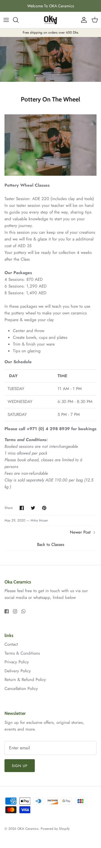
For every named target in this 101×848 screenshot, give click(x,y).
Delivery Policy (17, 671)
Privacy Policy (16, 662)
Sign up (19, 765)
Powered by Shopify (55, 828)
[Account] (82, 20)
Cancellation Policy (21, 688)
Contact (11, 644)
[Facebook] (6, 611)
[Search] (18, 20)
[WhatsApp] (23, 611)
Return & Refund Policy (25, 679)
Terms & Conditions (22, 653)
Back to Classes (50, 544)
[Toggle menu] (6, 20)
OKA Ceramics (27, 828)
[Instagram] (15, 611)
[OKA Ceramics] (50, 20)
